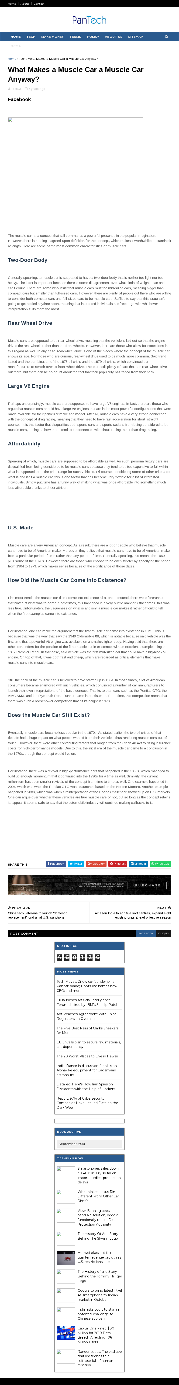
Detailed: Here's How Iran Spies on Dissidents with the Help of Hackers (86, 1086)
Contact (39, 3)
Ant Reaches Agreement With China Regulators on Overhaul (87, 1016)
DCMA (16, 46)
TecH (30, 36)
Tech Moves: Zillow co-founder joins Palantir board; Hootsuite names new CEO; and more (87, 986)
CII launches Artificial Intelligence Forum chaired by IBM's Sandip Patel (87, 1002)
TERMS (75, 36)
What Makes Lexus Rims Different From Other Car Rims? (98, 1196)
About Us (113, 36)
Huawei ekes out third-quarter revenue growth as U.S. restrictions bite (99, 1257)
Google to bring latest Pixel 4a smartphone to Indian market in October (100, 1295)
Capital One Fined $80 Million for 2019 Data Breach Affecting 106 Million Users (96, 1335)
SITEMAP (135, 36)
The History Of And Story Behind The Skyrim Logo (98, 1236)
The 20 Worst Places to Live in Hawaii (87, 1056)
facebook (146, 933)
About (25, 3)
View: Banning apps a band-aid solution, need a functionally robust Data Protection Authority (98, 1218)
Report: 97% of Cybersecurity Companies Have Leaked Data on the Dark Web (87, 1103)
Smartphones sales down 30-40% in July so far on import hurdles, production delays (99, 1175)
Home (12, 3)
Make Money (52, 36)
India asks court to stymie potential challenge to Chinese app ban (99, 1314)
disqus (163, 933)
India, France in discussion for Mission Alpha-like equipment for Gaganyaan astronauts (87, 1070)
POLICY (93, 36)
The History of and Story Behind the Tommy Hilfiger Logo (100, 1276)
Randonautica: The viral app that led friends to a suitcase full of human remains (100, 1359)
